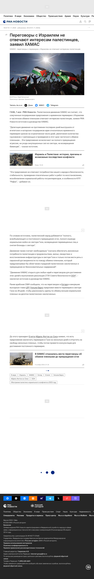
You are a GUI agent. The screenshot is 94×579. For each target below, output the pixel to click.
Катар (40, 375)
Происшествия (48, 512)
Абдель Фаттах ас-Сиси (47, 336)
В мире (13, 375)
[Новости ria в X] (58, 498)
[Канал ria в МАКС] (7, 498)
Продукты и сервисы (34, 515)
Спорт (58, 512)
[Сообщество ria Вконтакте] (24, 498)
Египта (32, 336)
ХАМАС (31, 375)
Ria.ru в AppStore (65, 515)
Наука (65, 512)
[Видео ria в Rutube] (41, 498)
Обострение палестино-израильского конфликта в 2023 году (33, 382)
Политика (7, 512)
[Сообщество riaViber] (75, 498)
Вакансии (7, 525)
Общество (17, 512)
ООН (73, 275)
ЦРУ (28, 287)
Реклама (20, 515)
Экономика (27, 512)
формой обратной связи (12, 566)
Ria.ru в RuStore (80, 515)
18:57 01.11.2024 (9, 28)
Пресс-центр (51, 515)
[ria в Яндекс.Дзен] (16, 498)
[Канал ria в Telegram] (50, 498)
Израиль (22, 375)
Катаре (64, 284)
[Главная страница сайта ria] (15, 21)
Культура (73, 512)
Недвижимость (85, 512)
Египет (47, 375)
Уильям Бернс (36, 287)
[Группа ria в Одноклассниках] (33, 498)
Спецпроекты (9, 515)
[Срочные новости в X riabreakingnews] (67, 498)
